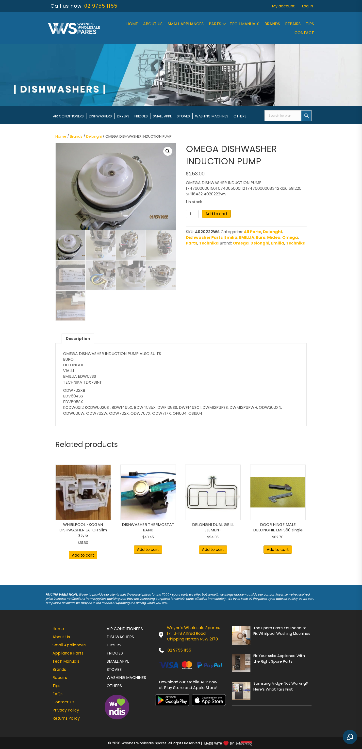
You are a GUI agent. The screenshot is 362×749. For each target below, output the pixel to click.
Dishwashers (100, 116)
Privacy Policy (65, 710)
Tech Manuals (244, 24)
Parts (215, 24)
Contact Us (63, 702)
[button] (224, 23)
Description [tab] (78, 338)
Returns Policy (66, 718)
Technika (209, 243)
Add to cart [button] (83, 555)
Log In (307, 6)
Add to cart (216, 214)
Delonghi (94, 136)
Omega (290, 237)
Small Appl (162, 116)
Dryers (123, 116)
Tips (310, 24)
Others (240, 116)
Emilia (230, 237)
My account (283, 6)
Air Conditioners (68, 116)
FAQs (57, 694)
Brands (272, 24)
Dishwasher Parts (204, 237)
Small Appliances (186, 24)
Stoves (183, 116)
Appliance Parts (67, 653)
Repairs (293, 24)
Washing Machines (211, 116)
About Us (153, 24)
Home (132, 24)
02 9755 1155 (100, 5)
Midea (273, 237)
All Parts (252, 232)
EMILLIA (246, 237)
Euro (260, 237)
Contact (304, 33)
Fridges (141, 116)
